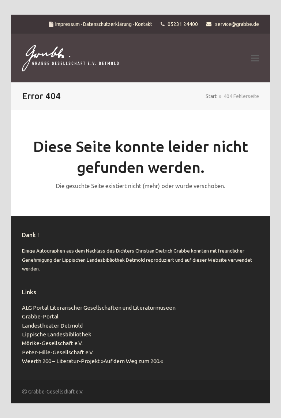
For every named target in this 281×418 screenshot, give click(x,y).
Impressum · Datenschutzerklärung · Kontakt (103, 24)
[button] (255, 58)
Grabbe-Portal (40, 316)
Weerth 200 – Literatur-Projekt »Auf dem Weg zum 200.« (92, 361)
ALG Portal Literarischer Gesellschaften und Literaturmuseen (99, 308)
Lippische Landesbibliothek (56, 334)
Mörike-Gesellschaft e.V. (52, 343)
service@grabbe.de (237, 24)
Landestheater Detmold (52, 325)
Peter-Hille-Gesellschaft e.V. (58, 352)
